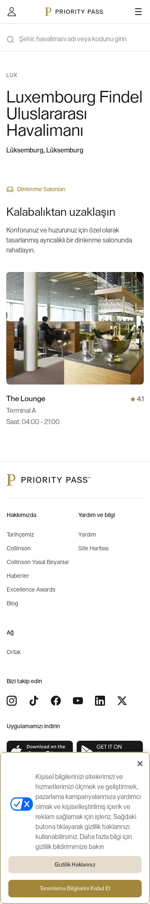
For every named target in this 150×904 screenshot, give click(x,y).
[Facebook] (56, 701)
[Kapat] (140, 763)
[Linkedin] (100, 701)
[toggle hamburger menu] (138, 12)
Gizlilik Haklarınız (75, 864)
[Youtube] (78, 701)
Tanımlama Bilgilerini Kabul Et (75, 888)
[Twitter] (122, 701)
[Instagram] (12, 701)
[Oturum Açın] (12, 12)
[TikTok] (34, 701)
